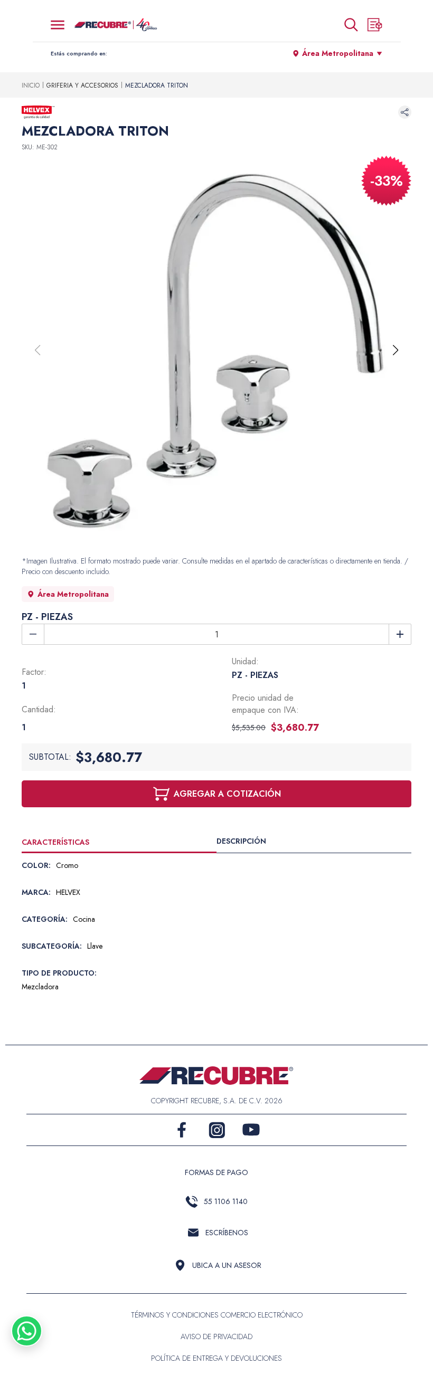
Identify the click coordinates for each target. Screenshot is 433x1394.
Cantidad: (39, 709)
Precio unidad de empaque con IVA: (265, 704)
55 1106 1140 (226, 1201)
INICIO (31, 85)
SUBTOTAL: (50, 757)
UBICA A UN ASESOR (226, 1265)
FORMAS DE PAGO (216, 1172)
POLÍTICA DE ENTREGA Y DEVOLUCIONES (216, 1358)
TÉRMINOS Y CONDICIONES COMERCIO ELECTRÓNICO (217, 1315)
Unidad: (245, 661)
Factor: (34, 672)
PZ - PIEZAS (47, 617)
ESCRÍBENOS (226, 1232)
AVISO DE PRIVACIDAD (216, 1336)
